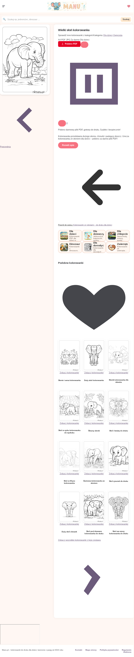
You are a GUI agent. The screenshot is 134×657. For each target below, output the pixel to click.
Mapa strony (91, 650)
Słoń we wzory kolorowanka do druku (118, 532)
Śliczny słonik (94, 431)
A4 (59, 40)
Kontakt (78, 650)
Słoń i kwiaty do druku (118, 431)
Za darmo (75, 40)
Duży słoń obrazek (69, 532)
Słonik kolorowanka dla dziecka (118, 381)
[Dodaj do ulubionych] (62, 123)
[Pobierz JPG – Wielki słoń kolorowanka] (94, 119)
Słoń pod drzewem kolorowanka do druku (94, 532)
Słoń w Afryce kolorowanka (69, 482)
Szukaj (126, 19)
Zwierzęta (117, 35)
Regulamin (126, 650)
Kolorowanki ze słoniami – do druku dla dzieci (92, 225)
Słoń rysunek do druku (118, 481)
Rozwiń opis (68, 145)
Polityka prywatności (109, 650)
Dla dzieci (108, 35)
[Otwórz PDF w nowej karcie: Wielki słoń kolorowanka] (25, 94)
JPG (68, 40)
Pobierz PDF (71, 44)
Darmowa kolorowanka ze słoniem (94, 482)
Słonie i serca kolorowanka (69, 380)
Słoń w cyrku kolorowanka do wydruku (69, 431)
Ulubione (127, 652)
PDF (63, 40)
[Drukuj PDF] (84, 45)
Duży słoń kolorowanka (94, 380)
